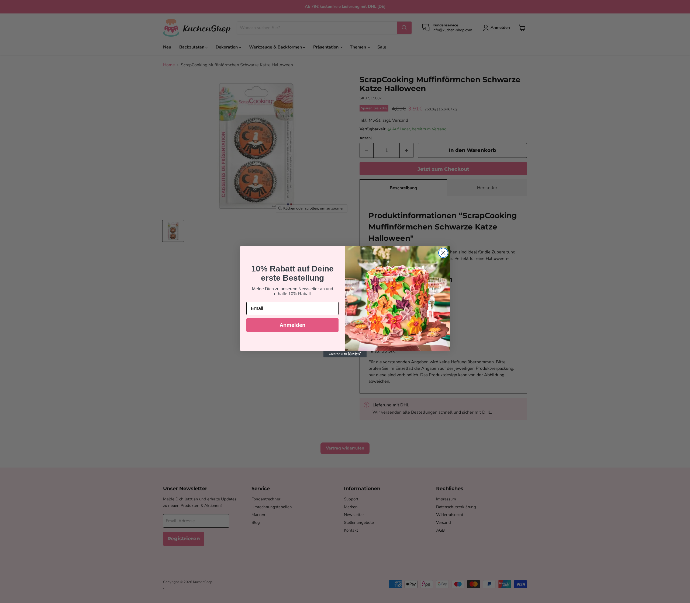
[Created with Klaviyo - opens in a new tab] (345, 354)
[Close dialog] (443, 252)
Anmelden (292, 325)
